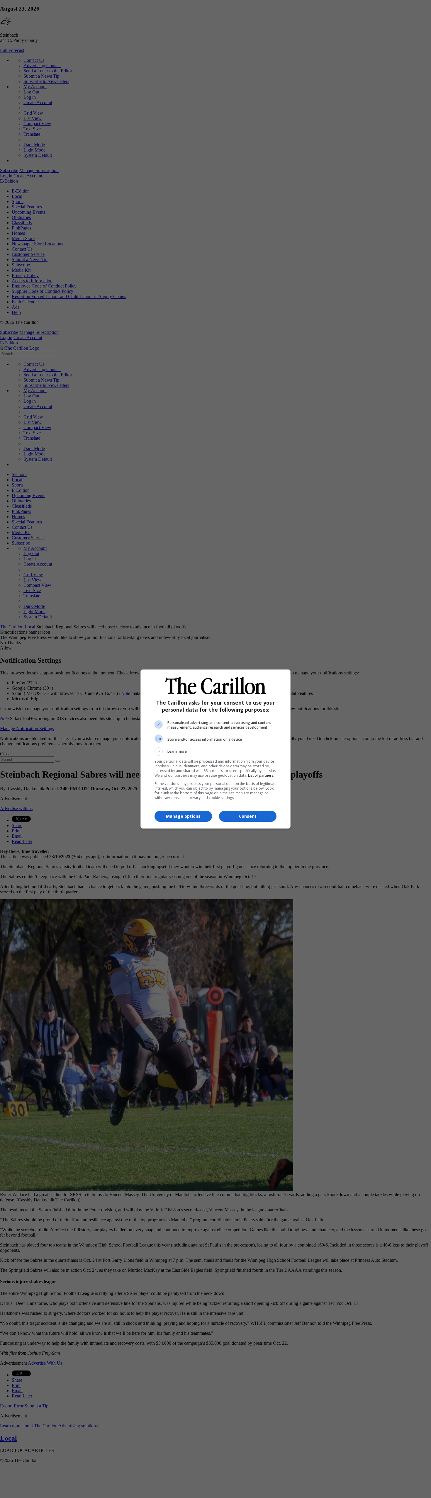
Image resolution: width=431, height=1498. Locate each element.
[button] (215, 751)
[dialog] (215, 749)
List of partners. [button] (261, 775)
